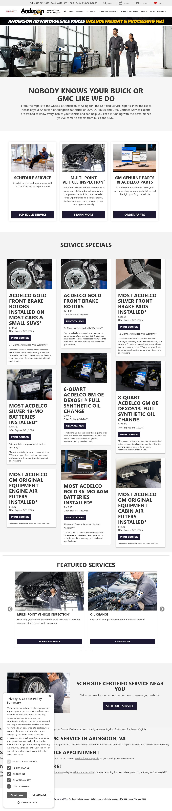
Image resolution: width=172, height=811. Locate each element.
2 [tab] (86, 651)
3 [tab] (91, 651)
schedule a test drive (83, 772)
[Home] (65, 11)
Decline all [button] (39, 794)
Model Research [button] (158, 11)
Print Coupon (20, 337)
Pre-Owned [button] (92, 11)
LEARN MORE (83, 215)
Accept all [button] (17, 794)
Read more (17, 754)
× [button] (50, 696)
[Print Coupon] (29, 274)
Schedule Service (49, 641)
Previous (10, 609)
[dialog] (28, 750)
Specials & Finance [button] (109, 11)
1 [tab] (81, 651)
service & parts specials (87, 758)
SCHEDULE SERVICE (33, 215)
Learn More (122, 641)
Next (162, 609)
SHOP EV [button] (79, 11)
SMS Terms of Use (60, 798)
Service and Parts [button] (129, 11)
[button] (28, 802)
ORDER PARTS (134, 215)
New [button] (71, 11)
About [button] (144, 11)
